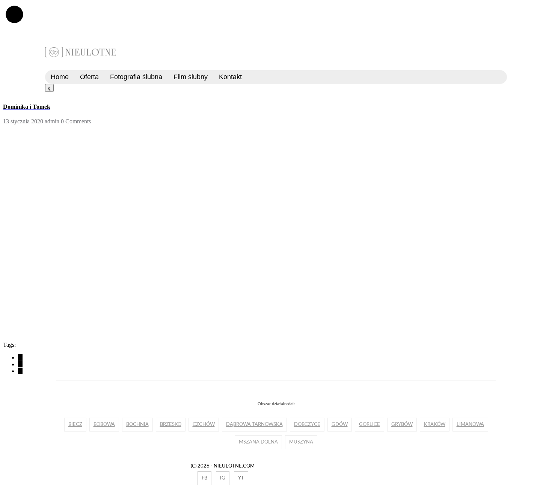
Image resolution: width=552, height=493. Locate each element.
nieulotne (80, 52)
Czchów (204, 424)
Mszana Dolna (258, 442)
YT (241, 478)
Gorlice (369, 424)
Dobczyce (307, 424)
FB (204, 478)
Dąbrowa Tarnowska (254, 424)
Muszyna (301, 442)
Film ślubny (190, 77)
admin (52, 121)
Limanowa (470, 424)
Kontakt (230, 77)
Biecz (75, 424)
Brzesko (170, 424)
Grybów (402, 424)
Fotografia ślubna (136, 77)
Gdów (340, 424)
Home (60, 77)
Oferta (89, 77)
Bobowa (104, 424)
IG (222, 478)
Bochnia (137, 424)
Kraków (434, 424)
